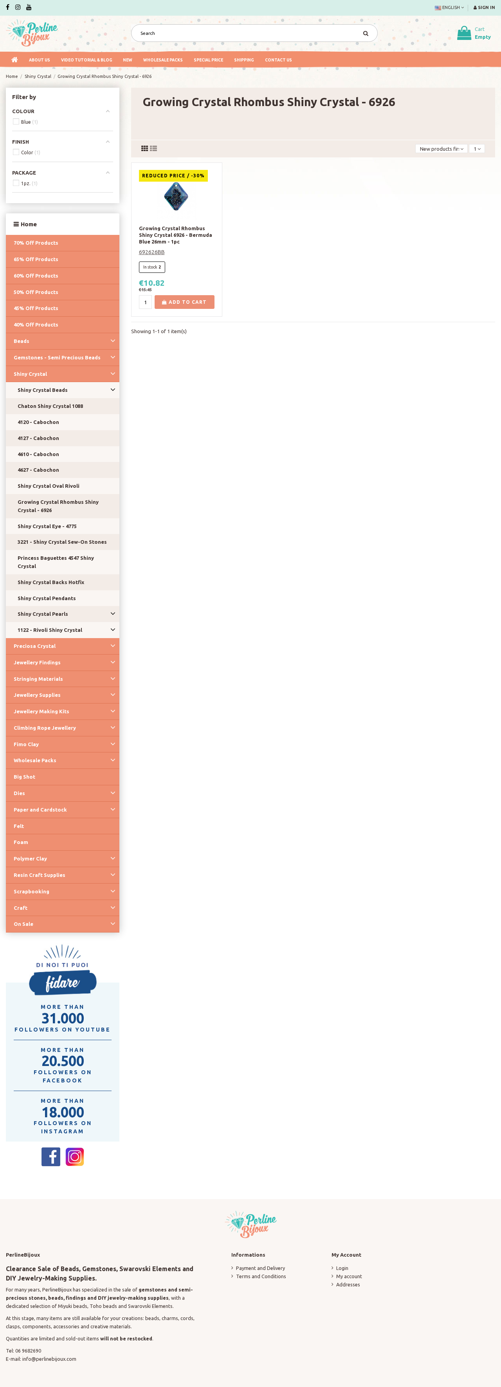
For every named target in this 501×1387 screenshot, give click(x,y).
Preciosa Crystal (35, 646)
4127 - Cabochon (38, 438)
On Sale (23, 924)
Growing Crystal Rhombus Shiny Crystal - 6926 (58, 506)
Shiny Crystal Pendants (47, 598)
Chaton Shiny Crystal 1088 (50, 406)
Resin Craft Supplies (39, 875)
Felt (19, 826)
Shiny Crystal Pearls (43, 614)
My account (349, 1276)
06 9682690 (28, 1350)
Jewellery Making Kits (41, 711)
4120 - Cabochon (38, 422)
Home (29, 224)
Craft (20, 908)
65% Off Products (36, 259)
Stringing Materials (38, 679)
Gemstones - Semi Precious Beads (57, 357)
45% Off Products (36, 308)
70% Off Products (36, 242)
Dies (19, 793)
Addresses (348, 1284)
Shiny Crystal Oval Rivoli (48, 486)
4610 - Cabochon (38, 454)
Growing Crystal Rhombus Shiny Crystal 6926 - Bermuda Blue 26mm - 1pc (175, 234)
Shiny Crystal (30, 374)
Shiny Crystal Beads (43, 390)
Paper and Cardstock (40, 809)
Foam (21, 842)
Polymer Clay (30, 858)
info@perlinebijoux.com (49, 1359)
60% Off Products (36, 275)
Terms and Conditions (261, 1276)
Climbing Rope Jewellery (45, 727)
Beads (21, 341)
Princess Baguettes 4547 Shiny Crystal (56, 562)
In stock (150, 267)
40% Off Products (36, 324)
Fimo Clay (26, 744)
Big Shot (24, 776)
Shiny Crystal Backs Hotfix (51, 582)
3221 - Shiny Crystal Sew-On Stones (62, 542)
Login (342, 1268)
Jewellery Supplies (37, 695)
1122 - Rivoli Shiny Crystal (50, 630)
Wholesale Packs (35, 760)
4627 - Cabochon (38, 470)
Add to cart (187, 302)
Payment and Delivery (260, 1268)
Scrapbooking (31, 891)
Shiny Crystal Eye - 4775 (47, 526)
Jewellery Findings (37, 662)
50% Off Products (36, 292)
